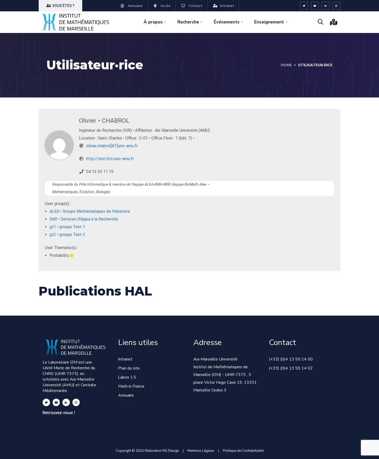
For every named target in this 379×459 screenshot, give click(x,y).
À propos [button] (153, 22)
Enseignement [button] (269, 22)
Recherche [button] (188, 22)
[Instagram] (336, 6)
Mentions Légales (200, 450)
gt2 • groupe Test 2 (67, 234)
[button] (60, 5)
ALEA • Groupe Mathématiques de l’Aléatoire (90, 211)
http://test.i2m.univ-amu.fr (110, 158)
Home (286, 65)
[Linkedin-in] (325, 6)
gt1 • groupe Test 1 (67, 226)
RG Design (172, 450)
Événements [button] (227, 22)
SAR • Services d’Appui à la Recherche (84, 219)
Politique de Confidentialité (243, 450)
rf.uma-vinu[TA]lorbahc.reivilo (112, 145)
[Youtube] (315, 6)
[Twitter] (304, 6)
